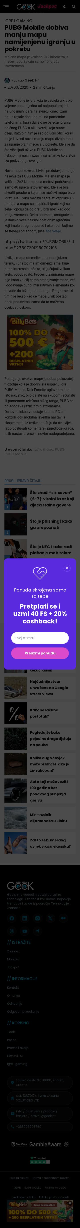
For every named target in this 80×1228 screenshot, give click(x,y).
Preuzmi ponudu (40, 653)
